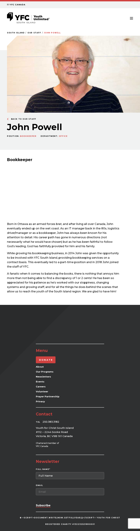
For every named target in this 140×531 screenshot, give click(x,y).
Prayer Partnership (47, 396)
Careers (41, 386)
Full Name (43, 469)
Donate (46, 359)
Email (39, 485)
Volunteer (42, 391)
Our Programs (44, 371)
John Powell (52, 33)
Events (40, 381)
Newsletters (43, 376)
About (40, 366)
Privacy (40, 401)
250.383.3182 (51, 421)
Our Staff (34, 33)
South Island (16, 33)
